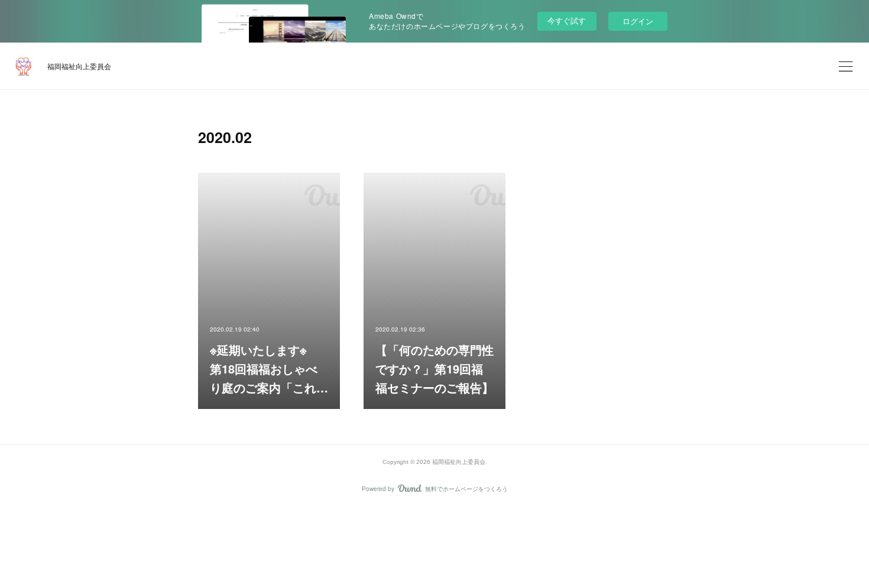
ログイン (637, 21)
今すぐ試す (566, 20)
